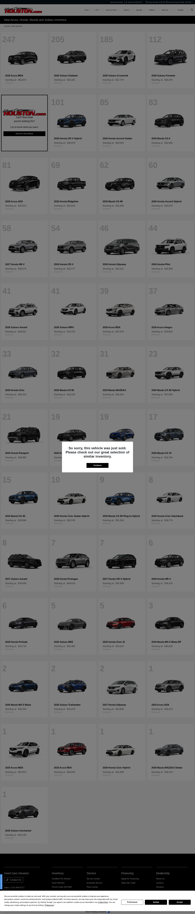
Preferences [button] (49, 905)
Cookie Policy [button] (103, 902)
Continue (97, 465)
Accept (180, 902)
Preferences (132, 902)
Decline (156, 902)
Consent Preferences (1, 882)
